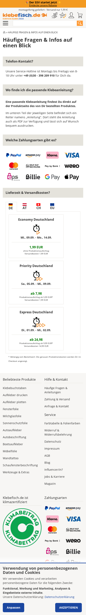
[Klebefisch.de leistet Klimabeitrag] (22, 527)
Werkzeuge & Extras (16, 472)
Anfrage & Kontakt (56, 406)
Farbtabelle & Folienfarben (62, 423)
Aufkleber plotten (14, 402)
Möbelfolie (10, 451)
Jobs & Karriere (54, 476)
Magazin (50, 484)
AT (25, 208)
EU (52, 208)
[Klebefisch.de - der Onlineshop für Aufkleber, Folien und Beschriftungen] (4, 32)
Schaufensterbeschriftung (20, 465)
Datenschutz (52, 441)
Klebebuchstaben (14, 388)
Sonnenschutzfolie (15, 423)
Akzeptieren (68, 607)
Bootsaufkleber (13, 444)
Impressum (52, 448)
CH (38, 208)
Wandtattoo (10, 458)
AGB (47, 455)
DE (11, 208)
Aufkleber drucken (15, 395)
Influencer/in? (53, 469)
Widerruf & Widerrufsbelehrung (58, 432)
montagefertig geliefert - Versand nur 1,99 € (43, 9)
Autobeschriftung (14, 437)
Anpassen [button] (13, 607)
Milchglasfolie (12, 416)
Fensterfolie (11, 409)
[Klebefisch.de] (25, 16)
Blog (47, 462)
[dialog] (43, 589)
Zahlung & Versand (57, 399)
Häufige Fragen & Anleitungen (55, 390)
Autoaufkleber (12, 430)
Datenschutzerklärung (59, 597)
